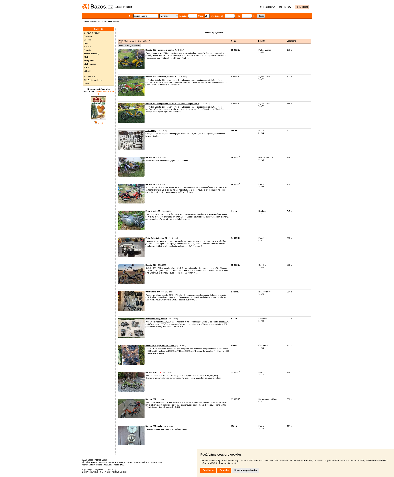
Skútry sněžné (90, 64)
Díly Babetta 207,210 (154, 292)
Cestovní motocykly (92, 33)
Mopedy (87, 50)
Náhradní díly (89, 77)
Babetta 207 (150, 372)
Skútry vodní (89, 61)
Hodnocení (102, 462)
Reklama (119, 462)
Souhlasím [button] (208, 470)
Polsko (114, 472)
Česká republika (94, 472)
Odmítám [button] (224, 470)
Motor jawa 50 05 (152, 211)
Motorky (101, 22)
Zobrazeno (291, 41)
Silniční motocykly (91, 54)
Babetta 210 (150, 157)
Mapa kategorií (88, 470)
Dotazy (94, 462)
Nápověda (86, 462)
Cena (233, 41)
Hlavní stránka (90, 22)
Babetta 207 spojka (153, 426)
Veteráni (87, 71)
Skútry (86, 57)
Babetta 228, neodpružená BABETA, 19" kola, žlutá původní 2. (172, 104)
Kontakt (111, 462)
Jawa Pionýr (150, 131)
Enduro (87, 43)
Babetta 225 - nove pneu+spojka (159, 50)
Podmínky (128, 462)
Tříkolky (87, 67)
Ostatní (87, 84)
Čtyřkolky (88, 36)
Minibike (87, 47)
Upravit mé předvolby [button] (245, 470)
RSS (148, 462)
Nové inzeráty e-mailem (129, 45)
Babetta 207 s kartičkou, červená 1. (161, 77)
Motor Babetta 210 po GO (156, 238)
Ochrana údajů (139, 462)
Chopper (87, 40)
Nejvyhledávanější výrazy (105, 470)
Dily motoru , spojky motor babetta (160, 345)
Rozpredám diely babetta (156, 319)
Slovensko (106, 472)
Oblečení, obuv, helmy (93, 80)
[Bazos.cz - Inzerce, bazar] (97, 9)
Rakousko (122, 472)
